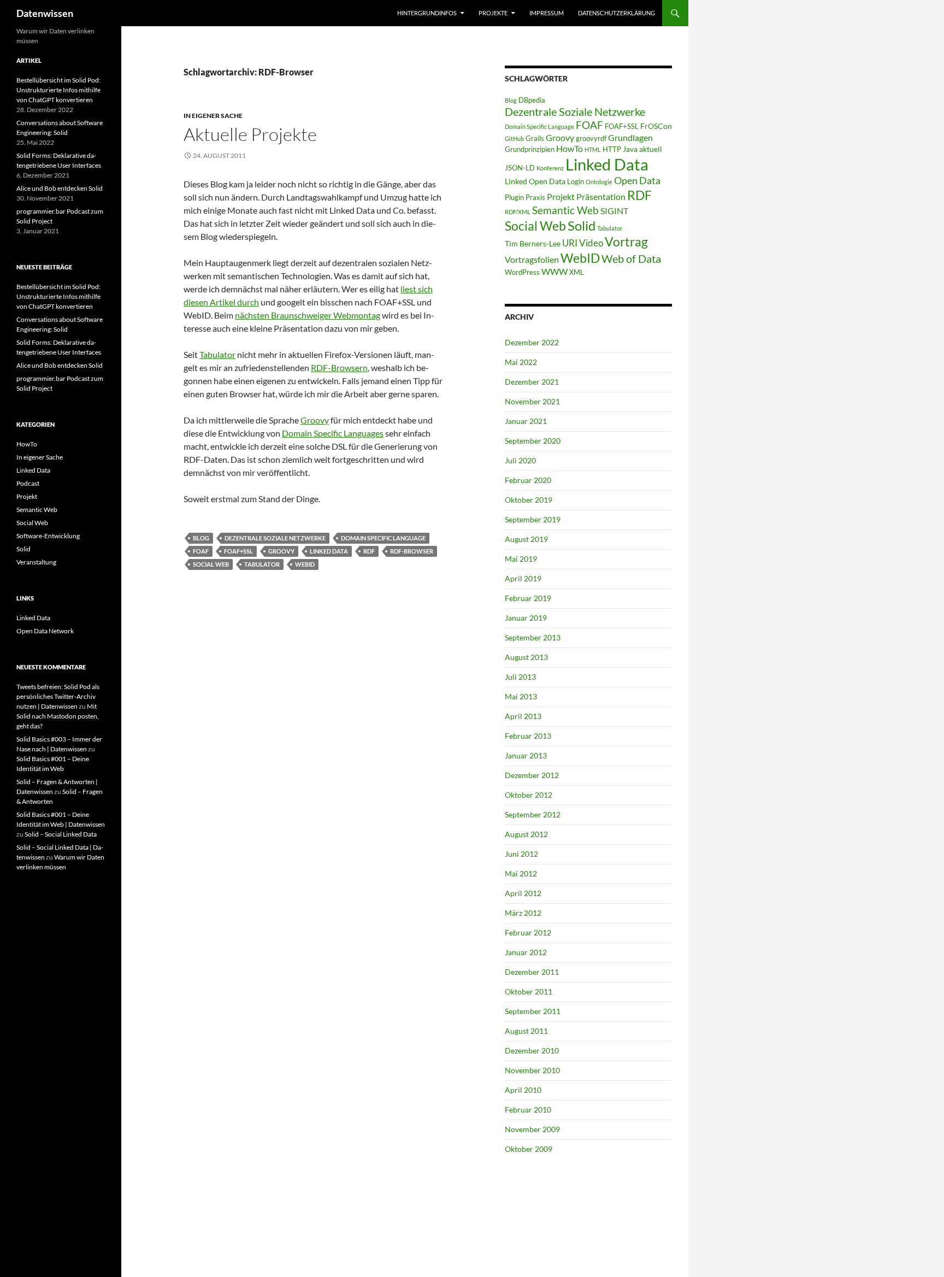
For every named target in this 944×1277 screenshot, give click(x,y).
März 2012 (523, 912)
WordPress (522, 272)
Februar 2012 (528, 932)
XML (576, 272)
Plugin (514, 197)
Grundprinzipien (529, 149)
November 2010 (532, 1070)
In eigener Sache (213, 115)
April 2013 (523, 716)
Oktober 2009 (528, 1149)
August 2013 (526, 657)
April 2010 (523, 1089)
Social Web (211, 564)
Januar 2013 (526, 755)
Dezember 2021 (532, 381)
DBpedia (531, 100)
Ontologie (599, 181)
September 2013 (532, 637)
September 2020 (532, 440)
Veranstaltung (36, 562)
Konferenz (550, 168)
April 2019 (523, 578)
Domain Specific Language (383, 538)
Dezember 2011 (532, 971)
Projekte (493, 12)
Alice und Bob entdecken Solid (59, 188)
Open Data (637, 180)
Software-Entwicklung (48, 536)
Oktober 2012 (528, 794)
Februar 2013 (528, 735)
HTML (593, 149)
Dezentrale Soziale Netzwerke (275, 538)
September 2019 (532, 519)
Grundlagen (630, 137)
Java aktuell (642, 149)
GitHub (514, 138)
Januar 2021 (526, 421)
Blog (201, 538)
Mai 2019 (521, 558)
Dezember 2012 (532, 775)
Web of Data (631, 258)
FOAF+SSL (238, 551)
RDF (369, 551)
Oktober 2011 (528, 991)
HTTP (612, 149)
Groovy (314, 420)
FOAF (201, 551)
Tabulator (217, 354)
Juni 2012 (521, 853)
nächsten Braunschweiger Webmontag (307, 315)
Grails (535, 138)
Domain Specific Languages (333, 433)
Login (575, 181)
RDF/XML (517, 211)
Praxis (535, 197)
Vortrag (626, 241)
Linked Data (329, 551)
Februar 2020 (528, 480)
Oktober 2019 (528, 499)
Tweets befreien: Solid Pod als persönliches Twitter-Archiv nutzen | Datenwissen (57, 696)
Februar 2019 (528, 598)
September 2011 (532, 1011)
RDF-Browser (411, 551)
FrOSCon (656, 126)
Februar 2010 (528, 1109)
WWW (554, 271)
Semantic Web (565, 210)
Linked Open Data (535, 181)
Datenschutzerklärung (616, 12)
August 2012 (526, 834)
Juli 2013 (520, 676)
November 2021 (532, 401)
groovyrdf (591, 138)
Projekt (561, 196)
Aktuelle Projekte (250, 134)
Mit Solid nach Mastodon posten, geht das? (57, 716)
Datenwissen (44, 13)
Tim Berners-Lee (532, 243)
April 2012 (523, 893)
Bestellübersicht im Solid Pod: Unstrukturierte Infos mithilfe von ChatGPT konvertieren (58, 90)
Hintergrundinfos (427, 12)
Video (591, 243)
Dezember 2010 (532, 1050)
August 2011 (526, 1030)
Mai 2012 (521, 873)
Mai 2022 (521, 362)
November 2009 (532, 1129)
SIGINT (614, 210)
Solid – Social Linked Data (61, 834)
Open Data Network (45, 631)
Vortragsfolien (532, 259)
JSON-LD (520, 167)
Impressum (546, 12)
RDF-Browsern (339, 367)
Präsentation (601, 196)
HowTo (569, 148)
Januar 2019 (526, 617)
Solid (581, 225)
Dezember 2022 (532, 342)
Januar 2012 (526, 952)
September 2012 (532, 814)
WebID (305, 564)
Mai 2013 (521, 696)
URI (569, 243)
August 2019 (526, 539)
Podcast (27, 483)
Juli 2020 (520, 460)
